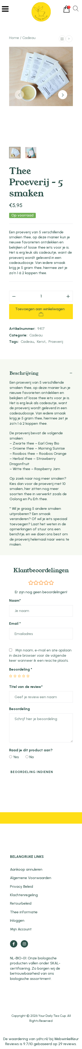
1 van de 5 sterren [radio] (11, 676)
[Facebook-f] (13, 943)
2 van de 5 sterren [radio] (13, 676)
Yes (15, 757)
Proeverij (56, 341)
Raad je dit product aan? (31, 750)
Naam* (15, 600)
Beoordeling (20, 669)
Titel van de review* (26, 687)
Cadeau (29, 38)
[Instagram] (24, 943)
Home (14, 38)
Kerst (41, 341)
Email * (15, 623)
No (31, 757)
